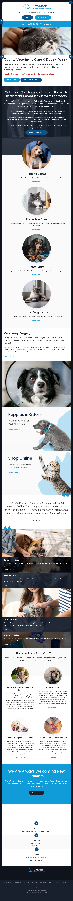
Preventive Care (36, 219)
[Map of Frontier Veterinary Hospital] (36, 813)
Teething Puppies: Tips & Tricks (20, 737)
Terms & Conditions (54, 882)
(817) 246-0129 (50, 12)
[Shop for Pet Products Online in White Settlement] (36, 473)
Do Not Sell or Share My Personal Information (25, 882)
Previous (2, 57)
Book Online (43, 17)
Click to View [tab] (37, 860)
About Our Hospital (36, 132)
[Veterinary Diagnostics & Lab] (36, 307)
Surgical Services (11, 560)
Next (71, 57)
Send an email (36, 845)
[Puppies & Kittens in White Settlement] (36, 429)
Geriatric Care (10, 575)
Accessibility (43, 882)
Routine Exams (36, 174)
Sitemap (32, 884)
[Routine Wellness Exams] (36, 169)
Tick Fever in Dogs (52, 687)
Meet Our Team (10, 619)
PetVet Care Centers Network (39, 892)
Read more (19, 712)
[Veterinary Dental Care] (36, 262)
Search (64, 882)
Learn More (35, 182)
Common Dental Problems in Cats (52, 737)
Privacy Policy (7, 882)
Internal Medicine (11, 635)
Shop (27, 17)
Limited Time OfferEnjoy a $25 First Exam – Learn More (36, 24)
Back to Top (40, 884)
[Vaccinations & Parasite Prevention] (36, 214)
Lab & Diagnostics (36, 312)
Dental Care (36, 267)
